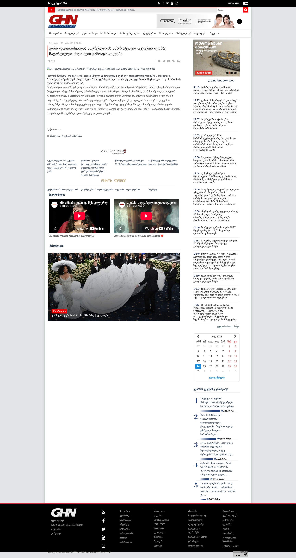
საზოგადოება (130, 33)
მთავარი (55, 33)
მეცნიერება (228, 511)
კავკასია (158, 515)
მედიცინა (158, 541)
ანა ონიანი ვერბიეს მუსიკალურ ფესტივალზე (71, 236)
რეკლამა (55, 529)
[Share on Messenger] (159, 61)
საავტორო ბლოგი (197, 515)
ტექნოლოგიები (230, 515)
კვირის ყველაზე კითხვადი (211, 389)
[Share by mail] (168, 61)
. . (59, 129)
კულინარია (228, 533)
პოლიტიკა (71, 33)
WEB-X (100, 552)
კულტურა (149, 33)
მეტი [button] (213, 33)
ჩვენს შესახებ (57, 520)
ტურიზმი (227, 524)
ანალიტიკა (183, 33)
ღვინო (226, 529)
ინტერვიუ (124, 524)
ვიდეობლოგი (195, 520)
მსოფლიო (165, 33)
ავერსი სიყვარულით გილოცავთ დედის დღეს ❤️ (138, 236)
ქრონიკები (57, 245)
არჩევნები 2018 (231, 545)
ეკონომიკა (90, 33)
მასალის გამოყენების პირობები (65, 136)
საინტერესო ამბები (197, 537)
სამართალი (108, 33)
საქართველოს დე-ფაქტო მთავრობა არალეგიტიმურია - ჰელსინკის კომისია (96, 10)
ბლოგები (200, 33)
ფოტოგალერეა (196, 524)
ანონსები (192, 511)
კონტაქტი (56, 533)
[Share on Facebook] (155, 61)
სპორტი (158, 545)
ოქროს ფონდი (195, 545)
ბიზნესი (123, 537)
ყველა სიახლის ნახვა (228, 326)
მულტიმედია (57, 194)
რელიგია (158, 537)
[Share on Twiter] (164, 61)
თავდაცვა (159, 528)
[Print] (178, 61)
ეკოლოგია (159, 532)
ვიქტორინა (228, 520)
